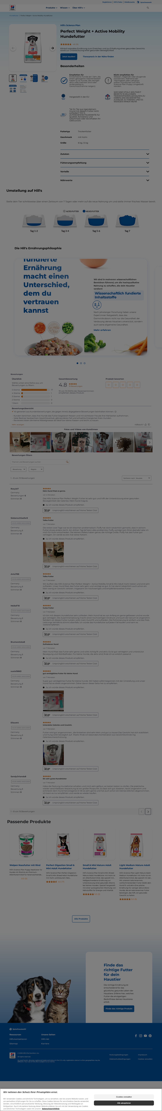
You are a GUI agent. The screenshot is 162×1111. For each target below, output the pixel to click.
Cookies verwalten (124, 1097)
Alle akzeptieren (124, 1103)
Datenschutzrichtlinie (50, 1109)
